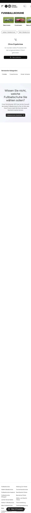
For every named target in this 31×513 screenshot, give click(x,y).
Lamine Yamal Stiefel (7, 499)
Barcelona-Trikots (21, 495)
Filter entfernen (16, 57)
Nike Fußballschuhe (6, 505)
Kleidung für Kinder (21, 486)
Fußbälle (4, 74)
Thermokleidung (21, 502)
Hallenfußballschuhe (7, 489)
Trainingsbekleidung (22, 505)
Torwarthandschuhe (22, 489)
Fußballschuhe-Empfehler (14, 115)
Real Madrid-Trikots (21, 492)
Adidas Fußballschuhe (7, 502)
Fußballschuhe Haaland (8, 492)
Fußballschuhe (5, 486)
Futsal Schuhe (14, 74)
